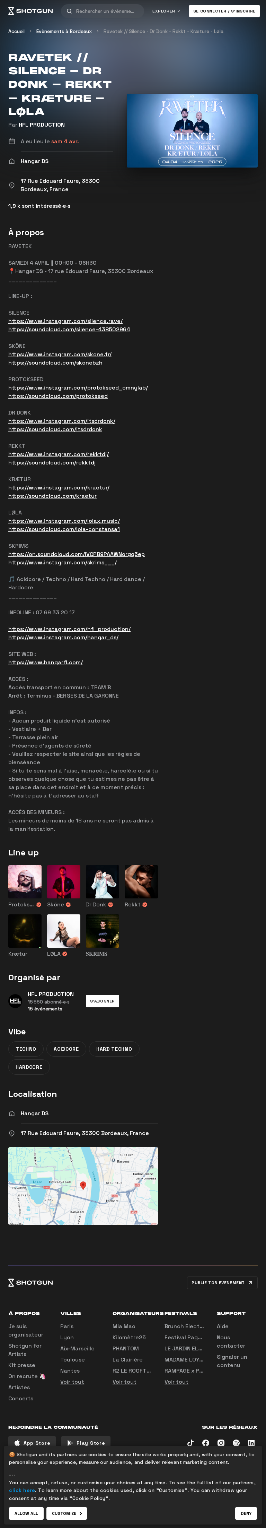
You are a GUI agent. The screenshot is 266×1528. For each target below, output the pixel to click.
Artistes (19, 1387)
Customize (64, 1513)
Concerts (20, 1398)
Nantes (70, 1370)
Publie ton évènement (218, 1283)
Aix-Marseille (77, 1348)
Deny (246, 1513)
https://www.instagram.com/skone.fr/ (60, 354)
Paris (66, 1326)
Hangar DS (34, 1113)
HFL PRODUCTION (42, 124)
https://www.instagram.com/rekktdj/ (58, 454)
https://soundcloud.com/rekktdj (52, 462)
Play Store (91, 1443)
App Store (37, 1443)
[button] (102, 1001)
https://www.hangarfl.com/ (45, 662)
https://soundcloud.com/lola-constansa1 (64, 529)
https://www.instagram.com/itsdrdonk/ (61, 421)
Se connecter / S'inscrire (224, 11)
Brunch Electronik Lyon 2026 (204, 1326)
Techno (26, 1049)
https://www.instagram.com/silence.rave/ (65, 321)
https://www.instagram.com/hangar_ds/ (63, 637)
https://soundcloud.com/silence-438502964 (69, 329)
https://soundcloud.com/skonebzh (55, 362)
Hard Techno (114, 1049)
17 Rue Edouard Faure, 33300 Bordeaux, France (85, 1133)
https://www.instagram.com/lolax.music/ (64, 520)
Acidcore (66, 1049)
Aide (223, 1326)
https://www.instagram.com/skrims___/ (62, 562)
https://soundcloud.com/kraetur (52, 496)
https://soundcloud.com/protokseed (58, 396)
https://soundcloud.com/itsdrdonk (55, 429)
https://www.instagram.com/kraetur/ (58, 487)
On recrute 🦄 (27, 1376)
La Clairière (128, 1359)
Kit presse (21, 1365)
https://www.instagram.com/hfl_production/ (69, 629)
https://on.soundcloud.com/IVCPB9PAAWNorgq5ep (76, 554)
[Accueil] (30, 11)
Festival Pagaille (187, 1337)
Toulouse (72, 1359)
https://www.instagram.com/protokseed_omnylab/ (78, 387)
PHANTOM (126, 1348)
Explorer (163, 11)
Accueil (16, 31)
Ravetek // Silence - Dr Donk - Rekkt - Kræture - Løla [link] (163, 31)
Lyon (67, 1337)
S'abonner (102, 1001)
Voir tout (72, 1381)
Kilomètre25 (129, 1337)
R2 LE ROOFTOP (133, 1370)
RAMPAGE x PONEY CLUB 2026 (204, 1370)
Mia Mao (124, 1326)
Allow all (26, 1513)
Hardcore (29, 1067)
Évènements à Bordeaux (64, 31)
